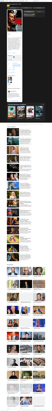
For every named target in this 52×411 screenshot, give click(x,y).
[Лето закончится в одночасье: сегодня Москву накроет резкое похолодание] (39, 338)
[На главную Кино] (3, 1)
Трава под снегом (20, 118)
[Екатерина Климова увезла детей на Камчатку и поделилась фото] (13, 377)
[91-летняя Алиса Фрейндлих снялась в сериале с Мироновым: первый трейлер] (13, 299)
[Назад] (41, 104)
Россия (14, 67)
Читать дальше (10, 97)
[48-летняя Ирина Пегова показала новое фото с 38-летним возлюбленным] (26, 364)
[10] (20, 58)
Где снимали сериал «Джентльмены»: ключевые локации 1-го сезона (25, 229)
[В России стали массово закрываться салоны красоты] (26, 325)
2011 (8, 32)
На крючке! (9, 118)
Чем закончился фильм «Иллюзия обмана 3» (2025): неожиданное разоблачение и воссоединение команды (25, 131)
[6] (15, 58)
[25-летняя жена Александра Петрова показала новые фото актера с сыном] (13, 325)
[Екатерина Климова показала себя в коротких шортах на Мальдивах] (26, 390)
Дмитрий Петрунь (15, 63)
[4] (12, 58)
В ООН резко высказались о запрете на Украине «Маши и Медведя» (25, 202)
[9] (19, 58)
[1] (8, 58)
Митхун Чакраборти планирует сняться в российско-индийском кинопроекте (24, 247)
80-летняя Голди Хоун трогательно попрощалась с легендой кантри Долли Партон (25, 184)
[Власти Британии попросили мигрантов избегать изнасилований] (39, 377)
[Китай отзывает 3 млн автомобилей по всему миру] (26, 351)
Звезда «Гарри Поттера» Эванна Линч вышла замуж (25, 193)
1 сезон (9, 83)
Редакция (20, 410)
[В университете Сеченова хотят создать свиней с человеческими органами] (39, 364)
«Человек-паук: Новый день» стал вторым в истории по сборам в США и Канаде (25, 220)
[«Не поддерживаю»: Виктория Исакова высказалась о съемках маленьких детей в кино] (26, 338)
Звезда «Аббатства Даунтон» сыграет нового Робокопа (25, 157)
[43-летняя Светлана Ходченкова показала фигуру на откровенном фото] (13, 351)
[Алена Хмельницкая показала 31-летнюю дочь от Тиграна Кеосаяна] (13, 403)
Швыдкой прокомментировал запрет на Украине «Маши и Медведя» (25, 238)
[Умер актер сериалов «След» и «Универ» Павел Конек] (13, 390)
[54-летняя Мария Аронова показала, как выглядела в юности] (13, 364)
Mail (1, 410)
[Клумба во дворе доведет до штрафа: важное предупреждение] (26, 377)
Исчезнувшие (38, 118)
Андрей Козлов (15, 66)
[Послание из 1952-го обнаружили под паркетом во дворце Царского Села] (39, 286)
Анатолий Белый (15, 64)
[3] (11, 58)
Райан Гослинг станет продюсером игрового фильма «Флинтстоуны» (24, 149)
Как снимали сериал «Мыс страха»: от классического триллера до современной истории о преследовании (25, 256)
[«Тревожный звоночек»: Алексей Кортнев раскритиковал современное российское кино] (39, 351)
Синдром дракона (29, 118)
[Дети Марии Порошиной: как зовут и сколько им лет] (39, 273)
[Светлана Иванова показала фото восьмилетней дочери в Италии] (39, 403)
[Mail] (1, 1)
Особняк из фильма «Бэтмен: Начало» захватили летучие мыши (26, 166)
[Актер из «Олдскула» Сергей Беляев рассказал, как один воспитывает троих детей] (39, 312)
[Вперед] (43, 104)
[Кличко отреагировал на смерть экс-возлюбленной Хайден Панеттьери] (13, 338)
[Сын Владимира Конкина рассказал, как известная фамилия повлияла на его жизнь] (13, 312)
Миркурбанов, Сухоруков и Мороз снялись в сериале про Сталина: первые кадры (25, 175)
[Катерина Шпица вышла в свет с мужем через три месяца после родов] (26, 299)
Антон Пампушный (17, 65)
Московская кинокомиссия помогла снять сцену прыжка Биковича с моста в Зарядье (25, 211)
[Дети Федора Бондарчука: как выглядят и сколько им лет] (26, 273)
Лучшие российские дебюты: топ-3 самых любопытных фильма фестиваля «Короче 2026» (26, 140)
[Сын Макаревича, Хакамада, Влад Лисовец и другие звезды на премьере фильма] (26, 286)
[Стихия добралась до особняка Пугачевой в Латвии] (39, 325)
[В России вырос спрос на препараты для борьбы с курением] (26, 403)
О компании (3, 410)
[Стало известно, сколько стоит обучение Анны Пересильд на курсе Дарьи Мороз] (39, 390)
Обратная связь (49, 410)
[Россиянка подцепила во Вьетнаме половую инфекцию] (13, 286)
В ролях (9, 64)
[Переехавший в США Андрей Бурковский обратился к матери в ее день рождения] (13, 273)
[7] (16, 58)
